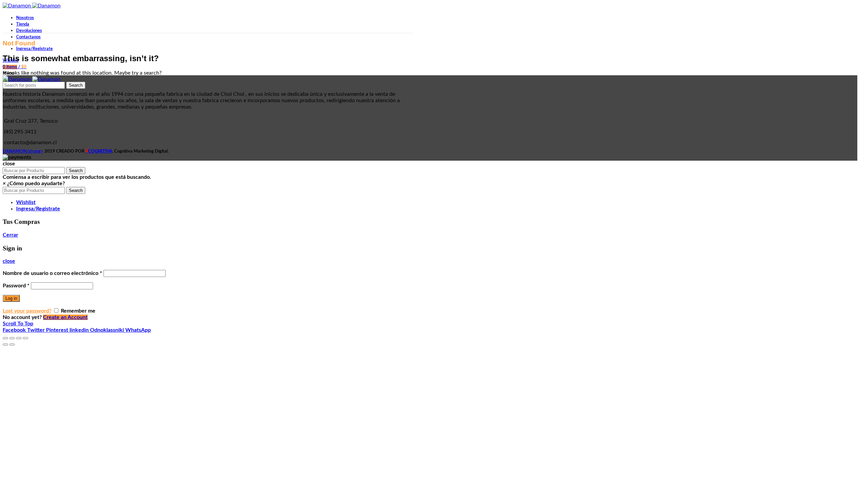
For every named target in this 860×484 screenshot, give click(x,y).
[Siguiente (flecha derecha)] (12, 345)
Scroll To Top (18, 323)
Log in (11, 298)
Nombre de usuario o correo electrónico (52, 273)
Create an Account (65, 317)
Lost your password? (27, 311)
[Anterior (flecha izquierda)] (5, 345)
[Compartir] (12, 338)
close (9, 261)
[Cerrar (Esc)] (5, 338)
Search (76, 85)
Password (16, 285)
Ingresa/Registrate (38, 208)
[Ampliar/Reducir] (25, 338)
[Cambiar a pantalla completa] (19, 338)
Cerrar (10, 235)
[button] (34, 183)
